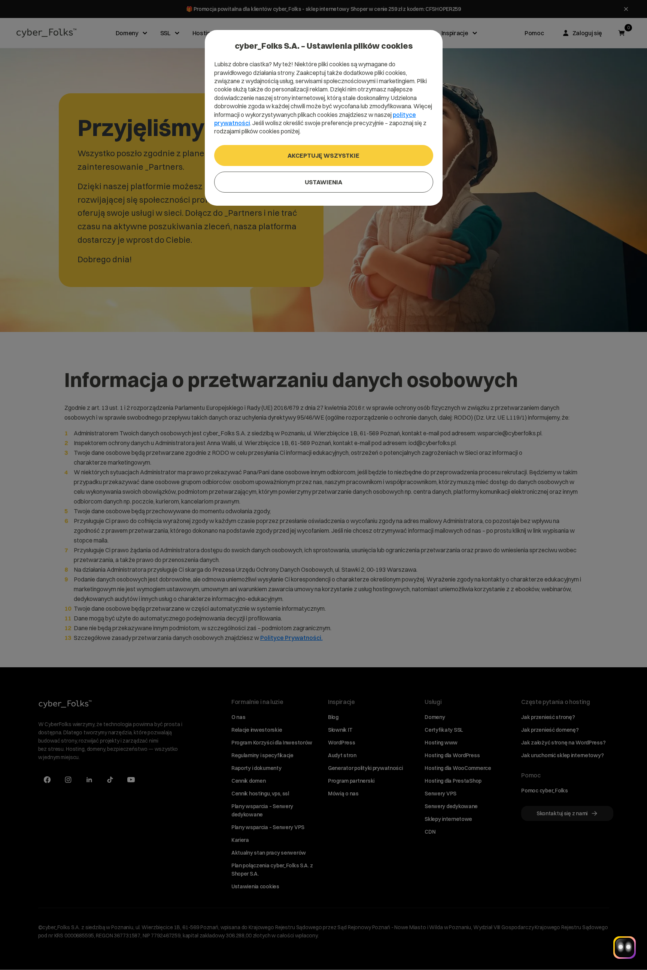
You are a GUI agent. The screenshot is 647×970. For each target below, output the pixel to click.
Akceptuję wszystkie (323, 155)
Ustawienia (323, 182)
